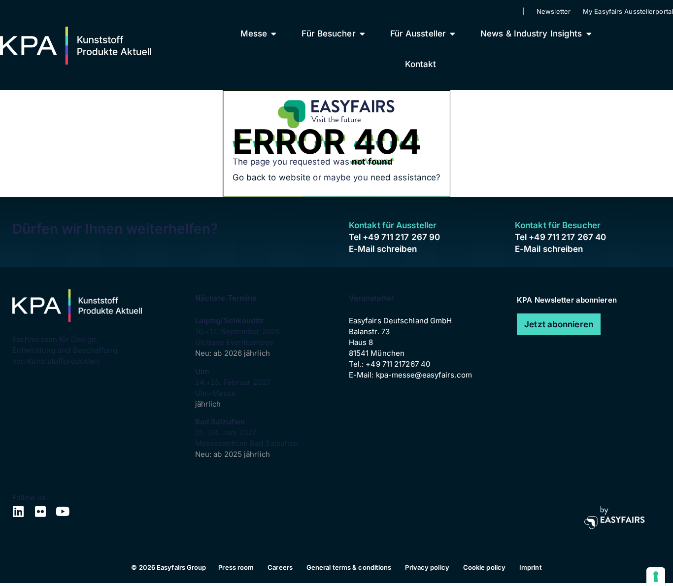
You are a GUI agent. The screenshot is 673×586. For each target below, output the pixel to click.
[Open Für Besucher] (362, 34)
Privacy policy (427, 567)
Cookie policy (484, 567)
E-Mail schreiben (383, 249)
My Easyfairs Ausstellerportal (628, 11)
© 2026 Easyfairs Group (168, 567)
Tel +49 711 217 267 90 (394, 237)
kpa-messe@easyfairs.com (424, 374)
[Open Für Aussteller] (452, 34)
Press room (236, 567)
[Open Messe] (273, 34)
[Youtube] (63, 511)
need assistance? (405, 177)
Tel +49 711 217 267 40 (560, 237)
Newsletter (554, 11)
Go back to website (272, 177)
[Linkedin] (18, 511)
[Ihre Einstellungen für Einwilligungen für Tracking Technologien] (655, 576)
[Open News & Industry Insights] (589, 34)
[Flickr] (40, 511)
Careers (280, 567)
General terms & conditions (349, 567)
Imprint (530, 567)
